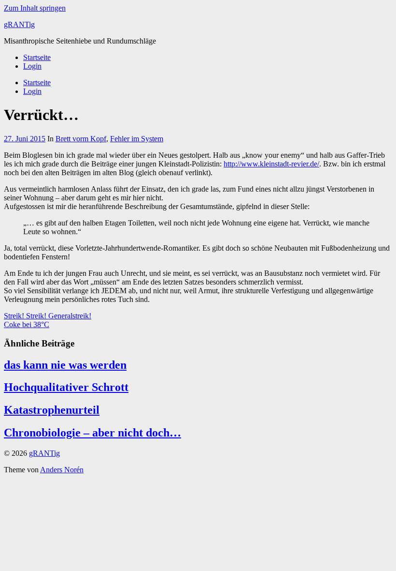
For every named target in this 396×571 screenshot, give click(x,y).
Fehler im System (136, 139)
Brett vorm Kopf (81, 139)
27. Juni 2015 (24, 139)
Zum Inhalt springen (35, 8)
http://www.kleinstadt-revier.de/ (271, 164)
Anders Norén (62, 470)
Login (32, 66)
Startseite (37, 57)
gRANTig (19, 24)
